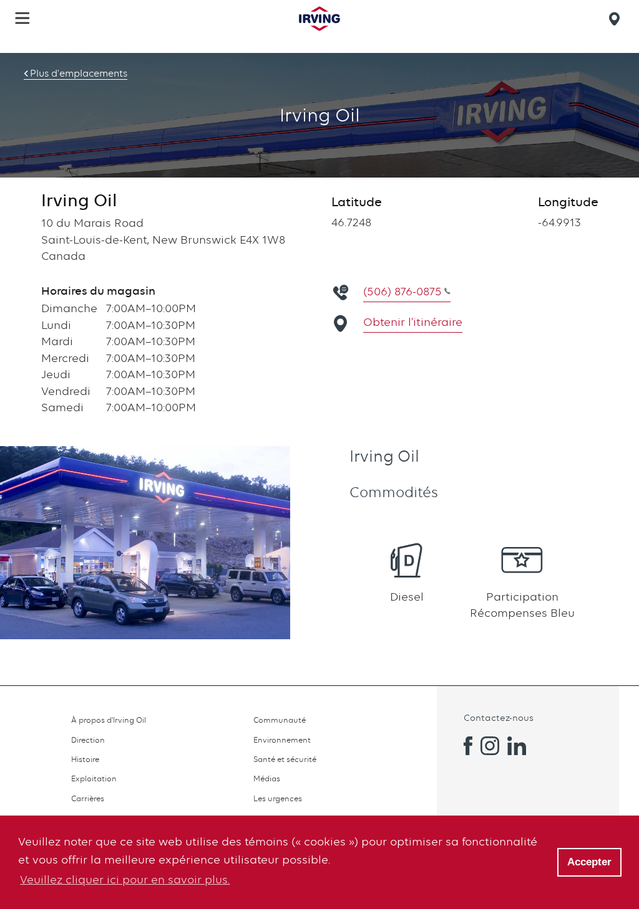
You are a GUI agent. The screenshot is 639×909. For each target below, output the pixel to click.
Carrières (87, 798)
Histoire (85, 759)
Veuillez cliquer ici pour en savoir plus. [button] (125, 879)
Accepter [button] (589, 862)
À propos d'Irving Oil (108, 720)
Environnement (282, 740)
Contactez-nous (499, 717)
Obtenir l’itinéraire (412, 321)
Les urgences (277, 798)
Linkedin (516, 745)
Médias (266, 778)
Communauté (279, 720)
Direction (88, 740)
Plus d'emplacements (78, 73)
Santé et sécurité (284, 759)
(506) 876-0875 (402, 291)
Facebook (463, 745)
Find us (616, 18)
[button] (22, 18)
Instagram (489, 745)
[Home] (319, 18)
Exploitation (94, 778)
